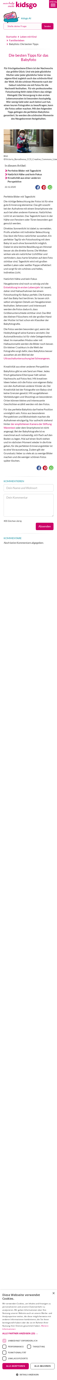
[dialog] (28, 1335)
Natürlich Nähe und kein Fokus (25, 174)
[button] (53, 4)
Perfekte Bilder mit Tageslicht (24, 170)
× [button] (53, 1293)
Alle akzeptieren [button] (15, 1366)
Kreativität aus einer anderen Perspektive (24, 179)
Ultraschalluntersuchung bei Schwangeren (27, 358)
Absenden (44, 526)
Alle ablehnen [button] (42, 1366)
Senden (47, 26)
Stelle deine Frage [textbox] (17, 26)
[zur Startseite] (23, 10)
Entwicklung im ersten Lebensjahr (22, 287)
